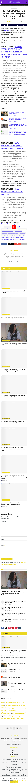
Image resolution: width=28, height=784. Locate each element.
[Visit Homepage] (14, 2)
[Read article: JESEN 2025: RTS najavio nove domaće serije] (4, 671)
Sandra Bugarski (10, 237)
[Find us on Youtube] (12, 628)
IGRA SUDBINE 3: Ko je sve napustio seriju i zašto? (12, 145)
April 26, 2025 (4, 480)
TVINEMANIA (10, 21)
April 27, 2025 (4, 452)
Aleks (2, 702)
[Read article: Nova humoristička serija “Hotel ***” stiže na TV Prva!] (4, 114)
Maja (2, 708)
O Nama (14, 750)
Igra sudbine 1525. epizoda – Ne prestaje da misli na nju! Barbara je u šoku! (18, 126)
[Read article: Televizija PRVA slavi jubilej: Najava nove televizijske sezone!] (4, 120)
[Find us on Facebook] (2, 628)
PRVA (3, 237)
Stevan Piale (13, 239)
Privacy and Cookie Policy (19, 780)
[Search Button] (26, 2)
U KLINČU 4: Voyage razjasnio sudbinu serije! (16, 619)
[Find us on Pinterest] (16, 628)
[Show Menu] (1, 2)
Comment (4, 521)
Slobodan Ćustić (19, 237)
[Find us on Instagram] (9, 628)
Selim (2, 705)
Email (3, 545)
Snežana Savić (5, 239)
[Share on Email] (17, 25)
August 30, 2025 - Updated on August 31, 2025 (17, 134)
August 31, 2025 (12, 115)
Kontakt (14, 752)
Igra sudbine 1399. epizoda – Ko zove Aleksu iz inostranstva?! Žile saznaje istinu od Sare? (13, 449)
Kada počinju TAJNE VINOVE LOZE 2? (12, 191)
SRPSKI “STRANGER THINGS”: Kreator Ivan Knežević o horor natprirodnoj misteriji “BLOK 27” (14, 51)
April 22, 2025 (4, 506)
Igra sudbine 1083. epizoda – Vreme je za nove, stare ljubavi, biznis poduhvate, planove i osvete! (12, 718)
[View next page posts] (15, 138)
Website (3, 552)
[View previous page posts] (13, 138)
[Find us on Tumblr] (19, 628)
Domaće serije (6, 288)
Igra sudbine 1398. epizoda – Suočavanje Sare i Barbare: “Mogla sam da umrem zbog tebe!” (14, 476)
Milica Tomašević (6, 235)
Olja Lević (14, 235)
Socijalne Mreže (14, 754)
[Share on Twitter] (11, 25)
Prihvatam (14, 782)
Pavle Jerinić (21, 235)
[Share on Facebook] (4, 25)
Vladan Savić (21, 239)
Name (3, 539)
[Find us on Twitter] (6, 628)
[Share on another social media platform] (24, 25)
